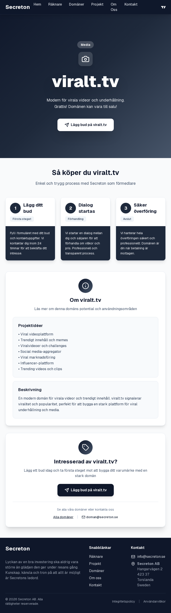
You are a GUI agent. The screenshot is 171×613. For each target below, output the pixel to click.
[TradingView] (163, 7)
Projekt (97, 4)
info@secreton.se (151, 556)
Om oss (95, 578)
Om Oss (114, 7)
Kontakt (131, 4)
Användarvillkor (154, 601)
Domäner (76, 4)
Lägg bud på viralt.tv (89, 124)
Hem (37, 4)
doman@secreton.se (102, 517)
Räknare (55, 4)
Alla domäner (63, 517)
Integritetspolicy (123, 601)
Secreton (17, 7)
